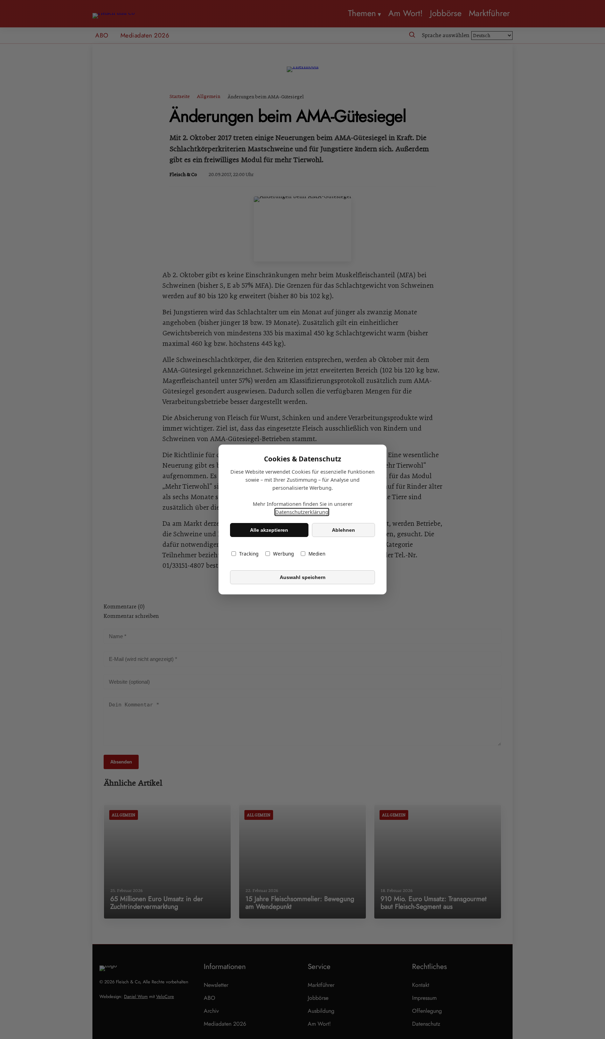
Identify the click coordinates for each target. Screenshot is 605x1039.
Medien (316, 553)
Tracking (248, 553)
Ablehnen (343, 530)
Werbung (283, 553)
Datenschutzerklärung (301, 512)
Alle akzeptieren (269, 530)
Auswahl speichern (303, 577)
